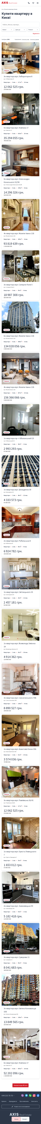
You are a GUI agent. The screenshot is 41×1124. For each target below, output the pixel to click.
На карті (24, 1119)
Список (16, 1119)
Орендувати (13, 1101)
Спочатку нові (25, 39)
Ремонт (30, 30)
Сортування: (18, 39)
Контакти (34, 1101)
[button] (17, 71)
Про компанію (24, 1101)
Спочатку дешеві (34, 39)
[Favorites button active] (33, 3)
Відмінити (36, 33)
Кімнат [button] (4, 30)
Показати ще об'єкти (20, 1085)
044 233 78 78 (7, 1095)
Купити (4, 1101)
